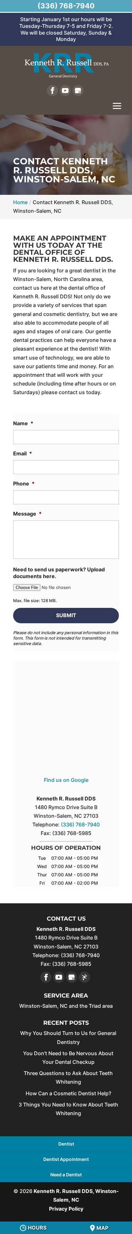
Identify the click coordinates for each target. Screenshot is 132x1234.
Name (23, 423)
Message (27, 513)
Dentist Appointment (66, 1159)
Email (22, 453)
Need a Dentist (66, 1174)
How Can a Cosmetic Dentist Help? (68, 1093)
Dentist (66, 1144)
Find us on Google (66, 780)
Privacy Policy (66, 1208)
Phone (24, 483)
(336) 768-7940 (66, 6)
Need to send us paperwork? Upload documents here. (59, 572)
